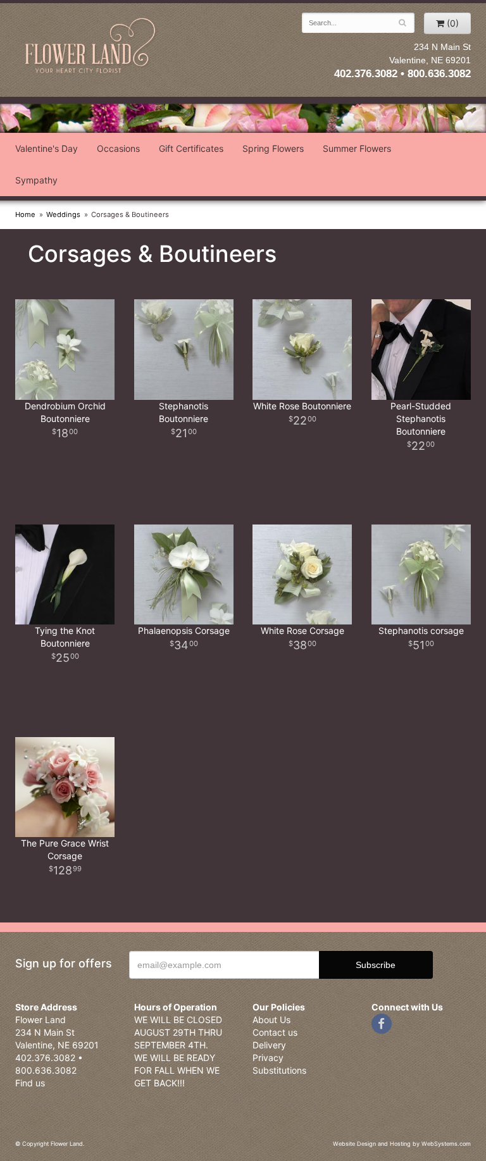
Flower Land (91, 46)
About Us (271, 1019)
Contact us (274, 1032)
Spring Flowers (273, 148)
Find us (30, 1082)
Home (25, 214)
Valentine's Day (46, 148)
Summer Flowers (357, 148)
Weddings (63, 214)
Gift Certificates (191, 148)
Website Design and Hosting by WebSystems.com (402, 1143)
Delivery (269, 1045)
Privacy (268, 1057)
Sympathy (36, 180)
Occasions (118, 148)
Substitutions (279, 1070)
